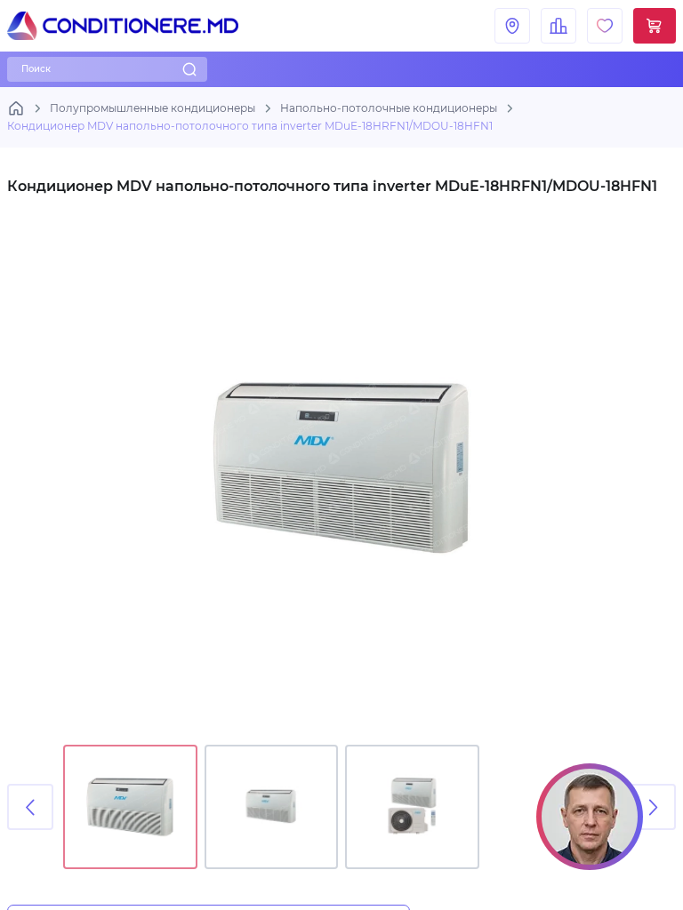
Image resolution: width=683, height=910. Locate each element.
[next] (653, 807)
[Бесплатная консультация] (589, 816)
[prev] (30, 807)
